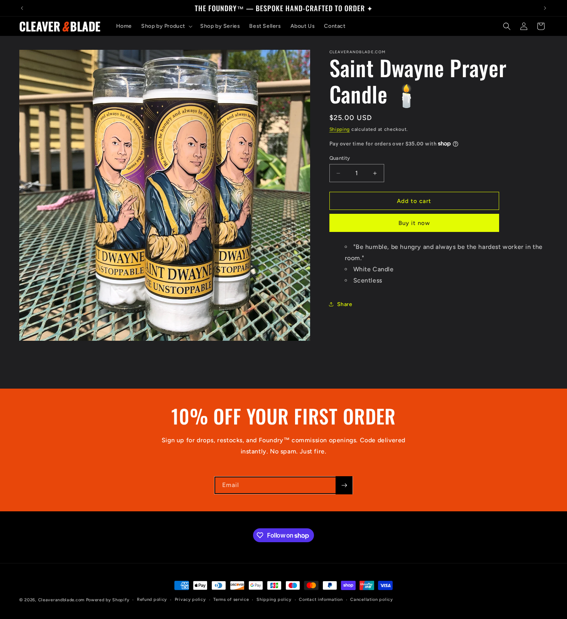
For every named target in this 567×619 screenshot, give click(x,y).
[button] (166, 26)
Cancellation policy (371, 599)
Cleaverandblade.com (61, 599)
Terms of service (231, 599)
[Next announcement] (545, 8)
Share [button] (345, 304)
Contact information (321, 599)
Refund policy (152, 599)
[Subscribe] (344, 485)
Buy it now (414, 223)
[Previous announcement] (22, 8)
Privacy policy (190, 599)
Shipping (339, 129)
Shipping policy (274, 599)
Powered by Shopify (108, 599)
